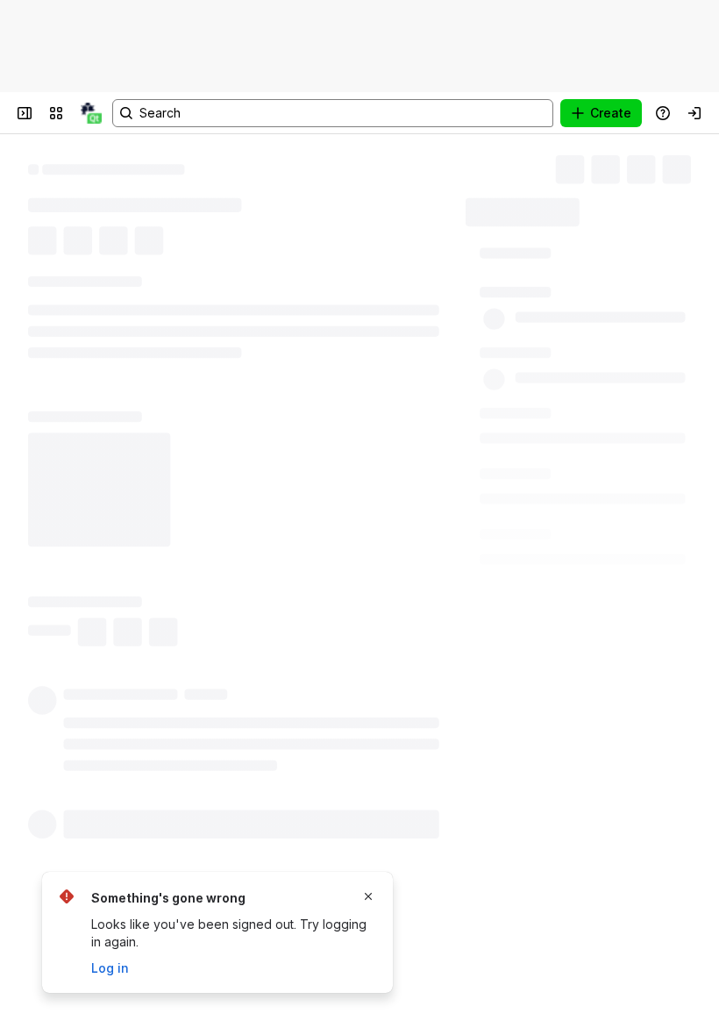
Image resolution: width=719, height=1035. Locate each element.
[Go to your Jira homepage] (91, 113)
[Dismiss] (368, 896)
